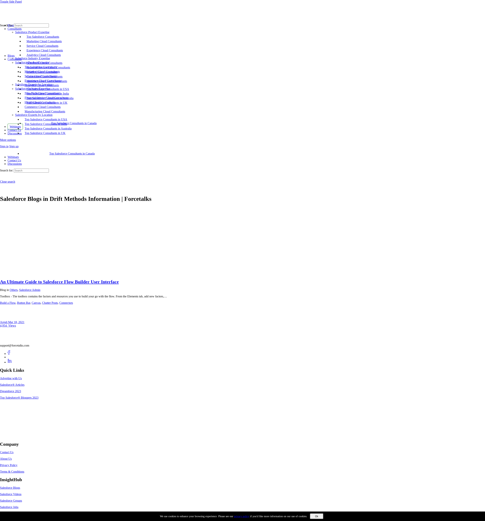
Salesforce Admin (29, 290)
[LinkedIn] (10, 362)
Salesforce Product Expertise (32, 62)
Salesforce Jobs (9, 507)
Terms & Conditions (12, 471)
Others (14, 290)
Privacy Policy (8, 465)
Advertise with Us (11, 378)
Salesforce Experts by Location (33, 114)
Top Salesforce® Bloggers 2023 (19, 397)
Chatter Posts (50, 302)
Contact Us (14, 160)
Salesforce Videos (10, 494)
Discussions (15, 163)
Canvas (36, 302)
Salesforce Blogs (10, 487)
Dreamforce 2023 (10, 391)
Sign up (14, 146)
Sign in (4, 146)
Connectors (66, 302)
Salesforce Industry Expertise (32, 88)
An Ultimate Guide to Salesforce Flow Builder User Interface (59, 281)
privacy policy (241, 516)
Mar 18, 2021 (16, 322)
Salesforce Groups (11, 500)
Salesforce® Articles (12, 384)
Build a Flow (8, 302)
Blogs (11, 55)
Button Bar (23, 302)
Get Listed (10, 436)
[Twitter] (10, 357)
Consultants (15, 59)
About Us (6, 458)
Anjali (4, 322)
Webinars (13, 157)
